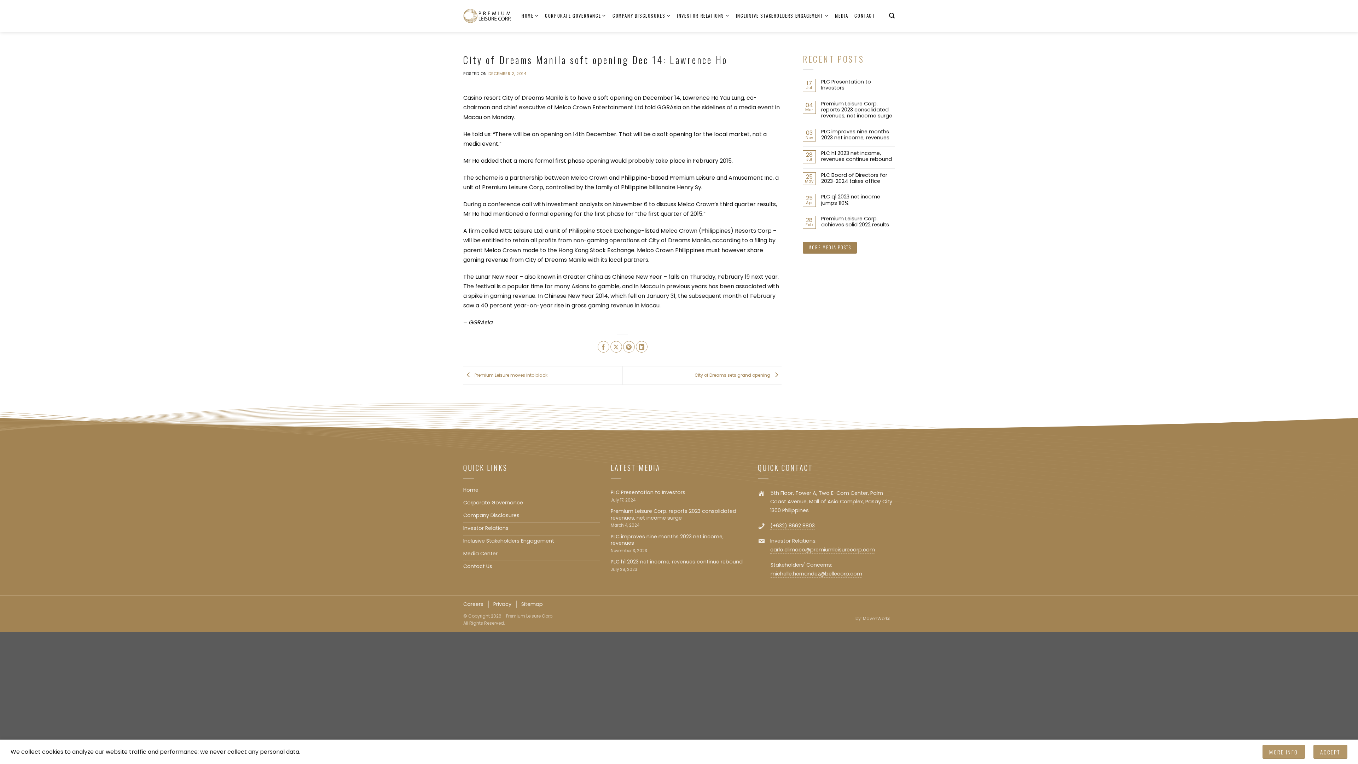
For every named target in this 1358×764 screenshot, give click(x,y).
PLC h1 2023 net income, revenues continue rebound (856, 156)
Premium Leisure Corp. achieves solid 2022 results (855, 222)
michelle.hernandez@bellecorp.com (816, 573)
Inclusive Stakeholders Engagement (780, 15)
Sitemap (532, 604)
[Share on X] (616, 347)
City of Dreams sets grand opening (733, 375)
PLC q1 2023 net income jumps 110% (850, 200)
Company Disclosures (639, 15)
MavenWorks (876, 618)
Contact (864, 15)
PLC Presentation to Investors (846, 85)
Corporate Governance (573, 15)
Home (527, 15)
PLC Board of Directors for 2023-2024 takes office (854, 178)
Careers (473, 604)
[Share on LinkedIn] (642, 347)
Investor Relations (700, 15)
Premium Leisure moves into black (510, 375)
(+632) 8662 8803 (792, 525)
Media (841, 15)
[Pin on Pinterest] (629, 347)
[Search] (892, 16)
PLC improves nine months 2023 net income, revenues (855, 135)
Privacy (502, 604)
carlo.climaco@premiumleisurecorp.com (822, 549)
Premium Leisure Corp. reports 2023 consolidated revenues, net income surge (856, 110)
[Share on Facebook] (603, 347)
